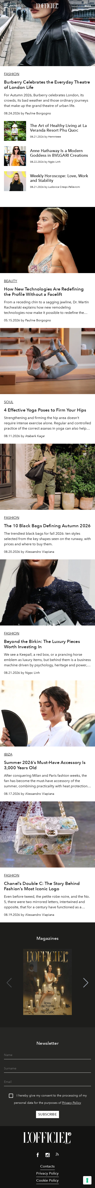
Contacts (47, 1166)
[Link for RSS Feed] (57, 1155)
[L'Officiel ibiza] (47, 6)
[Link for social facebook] (38, 1156)
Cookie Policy (47, 1180)
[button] (86, 983)
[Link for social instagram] (47, 1156)
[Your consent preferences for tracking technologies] (87, 1180)
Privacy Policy (71, 1103)
